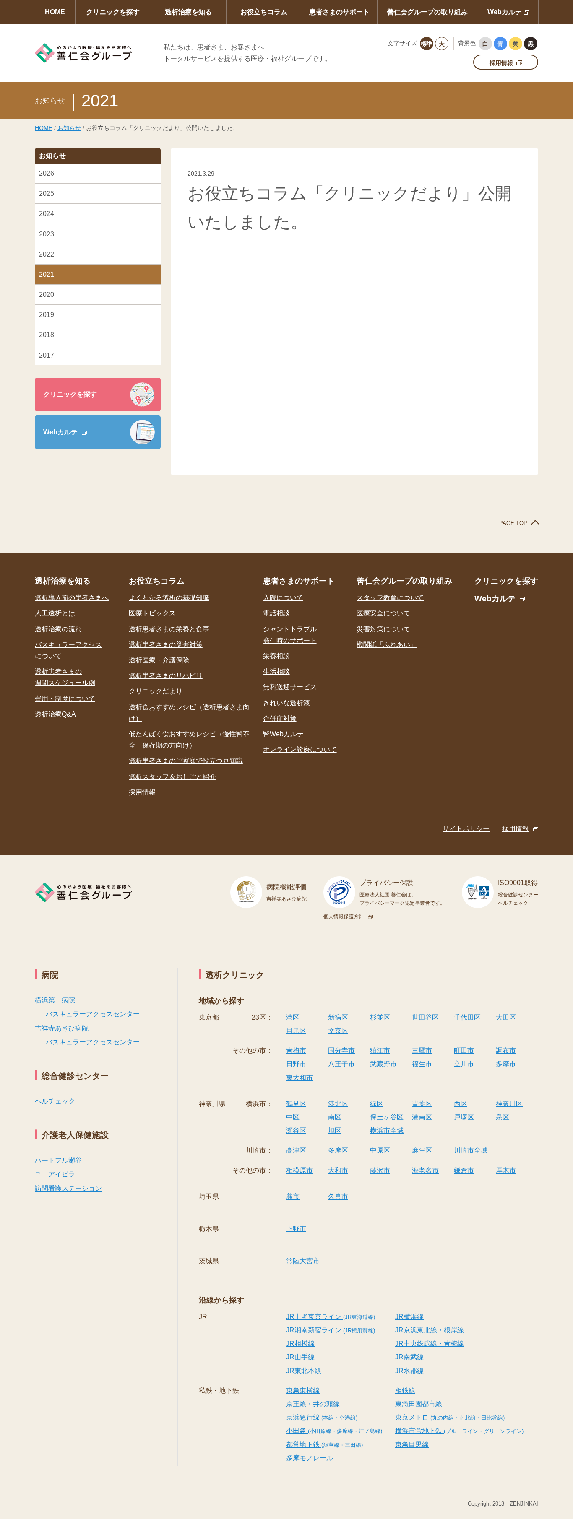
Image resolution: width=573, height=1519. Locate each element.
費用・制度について (65, 698)
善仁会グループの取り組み (427, 12)
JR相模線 (300, 1343)
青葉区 (422, 1103)
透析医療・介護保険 (159, 660)
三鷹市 (422, 1050)
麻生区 (422, 1150)
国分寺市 (341, 1050)
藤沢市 (380, 1170)
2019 (46, 314)
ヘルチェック (55, 1101)
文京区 (338, 1030)
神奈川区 (509, 1103)
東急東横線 (303, 1390)
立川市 (464, 1063)
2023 (46, 234)
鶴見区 (296, 1103)
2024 (46, 213)
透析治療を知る (188, 12)
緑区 (376, 1103)
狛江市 (380, 1050)
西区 (460, 1103)
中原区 (380, 1150)
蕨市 (293, 1196)
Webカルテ (504, 12)
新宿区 (338, 1017)
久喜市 (338, 1196)
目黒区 (296, 1030)
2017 (46, 355)
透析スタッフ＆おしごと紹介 (172, 776)
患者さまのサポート (339, 12)
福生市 (422, 1063)
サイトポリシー (466, 828)
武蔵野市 (383, 1063)
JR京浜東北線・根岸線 (429, 1330)
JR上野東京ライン (330, 1316)
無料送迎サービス (290, 687)
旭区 (334, 1130)
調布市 (506, 1050)
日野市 (296, 1063)
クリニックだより (155, 691)
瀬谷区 (296, 1130)
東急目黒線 (412, 1444)
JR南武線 (409, 1357)
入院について (283, 597)
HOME (55, 12)
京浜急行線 (321, 1417)
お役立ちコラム (263, 12)
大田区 (506, 1017)
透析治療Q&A (55, 714)
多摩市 (506, 1063)
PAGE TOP (513, 523)
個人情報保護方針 (343, 916)
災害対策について (383, 629)
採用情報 (501, 63)
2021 (46, 274)
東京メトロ (450, 1417)
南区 (334, 1117)
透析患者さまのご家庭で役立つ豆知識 (186, 760)
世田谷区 (425, 1017)
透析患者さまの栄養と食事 (169, 629)
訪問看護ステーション (68, 1188)
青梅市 (296, 1050)
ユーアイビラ (55, 1174)
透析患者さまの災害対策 (166, 644)
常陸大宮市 (303, 1261)
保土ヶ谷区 (387, 1117)
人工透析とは (55, 613)
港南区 (422, 1117)
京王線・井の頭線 (313, 1403)
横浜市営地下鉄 (459, 1430)
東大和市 (299, 1077)
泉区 (502, 1117)
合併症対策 (280, 718)
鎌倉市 (464, 1170)
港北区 (338, 1103)
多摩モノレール (309, 1458)
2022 (46, 254)
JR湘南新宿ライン (330, 1330)
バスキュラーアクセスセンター (93, 1014)
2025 (46, 193)
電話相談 (276, 613)
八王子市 (341, 1063)
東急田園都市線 (418, 1403)
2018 (46, 334)
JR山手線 (300, 1357)
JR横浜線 (409, 1316)
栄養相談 (276, 656)
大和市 (338, 1170)
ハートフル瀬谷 (58, 1160)
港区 (293, 1017)
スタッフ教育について (390, 597)
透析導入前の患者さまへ (72, 597)
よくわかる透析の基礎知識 (169, 597)
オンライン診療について (300, 749)
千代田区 (467, 1017)
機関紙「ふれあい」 (387, 644)
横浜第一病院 (55, 1000)
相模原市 (299, 1170)
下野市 (296, 1228)
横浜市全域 (387, 1130)
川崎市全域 (470, 1150)
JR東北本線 (303, 1370)
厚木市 (506, 1170)
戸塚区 (464, 1117)
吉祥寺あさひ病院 (62, 1028)
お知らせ (69, 128)
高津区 (296, 1150)
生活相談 (276, 671)
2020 (46, 294)
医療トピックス (152, 613)
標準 (426, 43)
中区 (293, 1117)
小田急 (334, 1430)
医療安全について (383, 613)
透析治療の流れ (58, 629)
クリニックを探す (113, 12)
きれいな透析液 (286, 702)
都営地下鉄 (324, 1444)
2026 (46, 173)
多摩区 (338, 1150)
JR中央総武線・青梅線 (429, 1343)
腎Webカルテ (283, 733)
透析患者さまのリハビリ (166, 675)
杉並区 (380, 1017)
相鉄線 (405, 1390)
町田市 (464, 1050)
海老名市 (425, 1170)
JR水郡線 (409, 1370)
